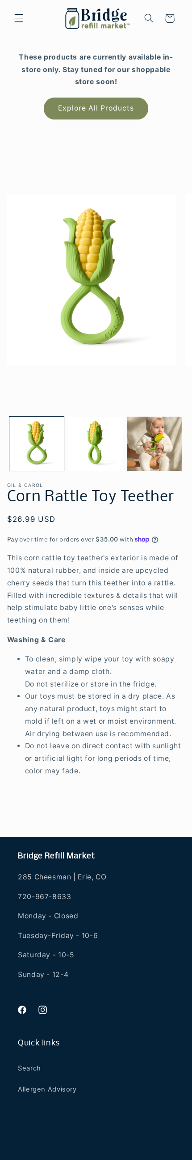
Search (29, 1068)
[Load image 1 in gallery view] (36, 444)
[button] (18, 18)
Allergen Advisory (47, 1089)
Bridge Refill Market (80, 1154)
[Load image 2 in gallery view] (95, 444)
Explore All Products (96, 108)
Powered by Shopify (136, 1154)
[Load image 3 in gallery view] (154, 444)
